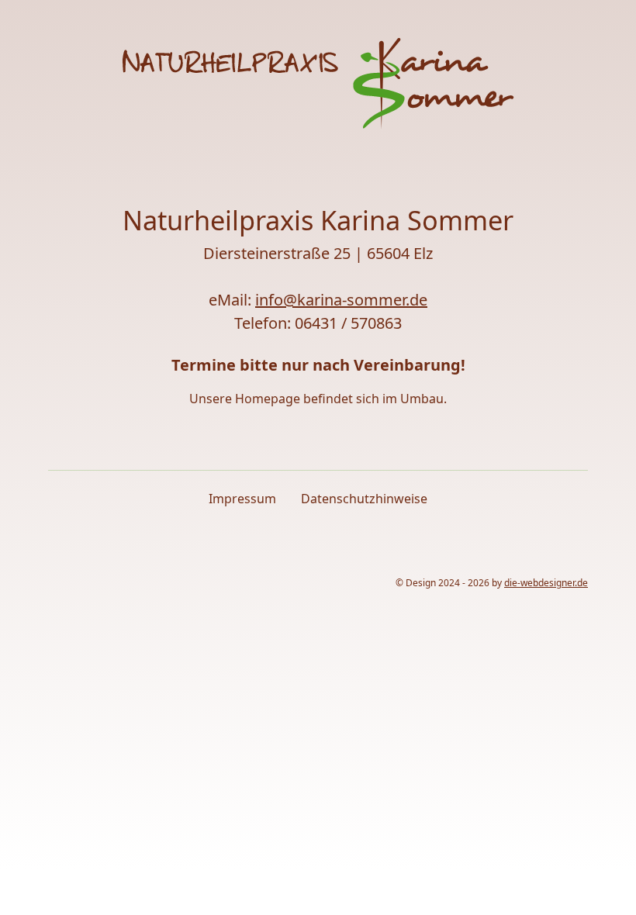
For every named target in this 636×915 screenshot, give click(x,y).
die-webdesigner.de (546, 582)
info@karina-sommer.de (341, 299)
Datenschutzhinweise (364, 498)
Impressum (242, 498)
